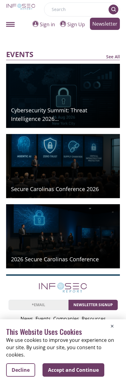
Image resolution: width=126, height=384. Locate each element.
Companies (66, 318)
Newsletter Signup (93, 304)
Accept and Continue (73, 370)
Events (43, 318)
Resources (94, 318)
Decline (21, 370)
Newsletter (104, 23)
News (26, 318)
